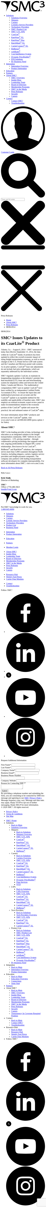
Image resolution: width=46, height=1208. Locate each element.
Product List (11, 525)
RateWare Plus (17, 40)
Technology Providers (20, 27)
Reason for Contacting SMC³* (13, 783)
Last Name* (6, 767)
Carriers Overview (23, 858)
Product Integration (19, 68)
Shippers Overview (24, 834)
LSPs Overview (22, 891)
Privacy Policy (12, 811)
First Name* (6, 765)
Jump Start (15, 983)
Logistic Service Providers (16, 520)
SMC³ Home (11, 820)
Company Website (8, 781)
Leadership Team (18, 82)
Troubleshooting (17, 103)
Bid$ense (15, 49)
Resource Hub (12, 574)
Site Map (9, 816)
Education (10, 71)
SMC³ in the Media (19, 89)
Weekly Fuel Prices (14, 577)
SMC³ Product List (19, 29)
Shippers (14, 20)
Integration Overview (19, 66)
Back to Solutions (23, 832)
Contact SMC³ (17, 101)
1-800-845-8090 (7, 509)
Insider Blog (16, 80)
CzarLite (15, 34)
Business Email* (7, 773)
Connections (16, 981)
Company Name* (8, 770)
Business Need (12, 527)
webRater (15, 52)
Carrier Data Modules (15, 579)
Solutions (10, 15)
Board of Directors (18, 85)
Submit (4, 791)
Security (14, 94)
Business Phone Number (11, 775)
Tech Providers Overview (26, 915)
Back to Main (16, 825)
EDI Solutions (17, 59)
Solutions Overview (19, 18)
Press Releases (17, 91)
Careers (14, 96)
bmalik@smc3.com (9, 489)
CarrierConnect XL (19, 46)
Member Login (12, 547)
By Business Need (18, 61)
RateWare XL (17, 37)
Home (8, 320)
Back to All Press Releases (11, 468)
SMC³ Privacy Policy (33, 798)
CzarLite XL (22, 863)
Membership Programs (20, 87)
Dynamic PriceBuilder (21, 57)
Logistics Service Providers (22, 25)
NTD (18, 884)
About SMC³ (11, 75)
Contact (9, 98)
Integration (10, 64)
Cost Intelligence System (21, 54)
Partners (9, 73)
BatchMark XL (18, 43)
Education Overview (19, 979)
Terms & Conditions (14, 814)
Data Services (21, 882)
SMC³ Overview (18, 78)
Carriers (14, 22)
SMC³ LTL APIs (18, 32)
